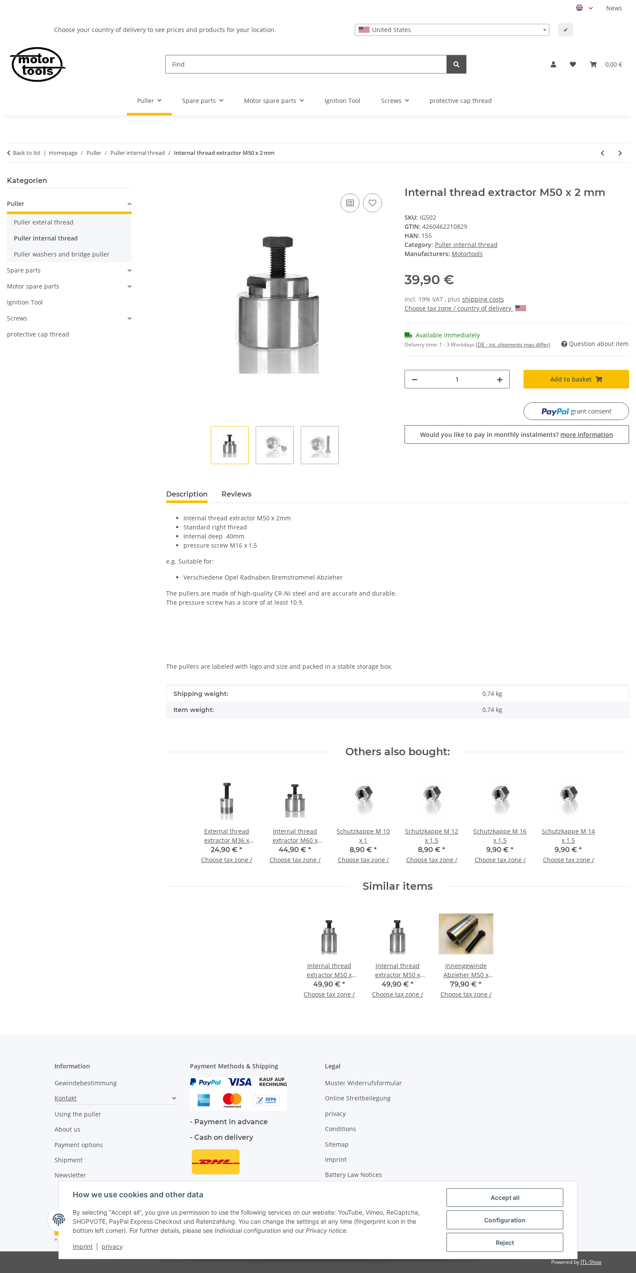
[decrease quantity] (414, 379)
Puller (15, 203)
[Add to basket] (173, 181)
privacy (112, 1246)
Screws (17, 318)
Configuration (505, 1220)
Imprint (83, 1246)
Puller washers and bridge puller (61, 254)
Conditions (340, 1129)
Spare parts (24, 270)
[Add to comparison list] (350, 202)
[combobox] (452, 30)
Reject (505, 1242)
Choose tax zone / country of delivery (459, 308)
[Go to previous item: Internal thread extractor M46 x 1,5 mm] (602, 153)
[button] (553, 64)
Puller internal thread (466, 244)
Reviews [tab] (236, 494)
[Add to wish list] (372, 202)
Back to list (27, 153)
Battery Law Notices (353, 1174)
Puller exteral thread (44, 222)
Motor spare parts (33, 286)
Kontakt (66, 1098)
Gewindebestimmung (86, 1083)
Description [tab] (187, 494)
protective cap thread (38, 334)
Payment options (79, 1145)
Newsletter (70, 1175)
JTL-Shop (591, 1262)
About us (67, 1129)
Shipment (69, 1160)
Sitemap (337, 1144)
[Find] (456, 64)
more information (586, 434)
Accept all (505, 1197)
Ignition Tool (25, 302)
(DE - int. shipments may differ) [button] (513, 344)
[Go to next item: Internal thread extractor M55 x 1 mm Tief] (620, 153)
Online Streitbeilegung (358, 1098)
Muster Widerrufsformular (363, 1083)
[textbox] (452, 29)
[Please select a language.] (584, 8)
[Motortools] (38, 64)
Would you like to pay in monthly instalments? (516, 434)
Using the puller (78, 1114)
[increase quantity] (499, 379)
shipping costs (483, 299)
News (614, 8)
